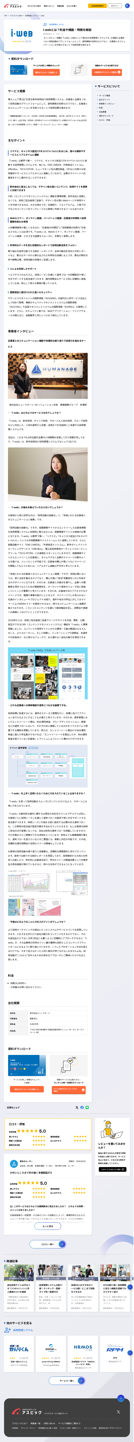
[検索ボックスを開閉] (127, 5)
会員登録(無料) (97, 5)
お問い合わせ (49, 1423)
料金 (101, 107)
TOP (5, 16)
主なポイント (104, 99)
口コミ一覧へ (48, 1244)
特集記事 (60, 6)
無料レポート (49, 6)
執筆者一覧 (35, 1423)
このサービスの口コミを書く (111, 1169)
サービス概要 (104, 95)
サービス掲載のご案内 (68, 1423)
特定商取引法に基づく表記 (47, 1428)
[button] (4, 1287)
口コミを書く (72, 6)
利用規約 (15, 1428)
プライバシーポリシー (28, 1428)
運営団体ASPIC (104, 1428)
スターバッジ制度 (90, 1428)
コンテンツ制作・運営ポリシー (71, 1428)
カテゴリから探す (34, 6)
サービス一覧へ (67, 1380)
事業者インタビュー (107, 103)
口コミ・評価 (104, 120)
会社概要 (102, 111)
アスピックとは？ (20, 1423)
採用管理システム (31, 16)
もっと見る (48, 1226)
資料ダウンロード (106, 115)
